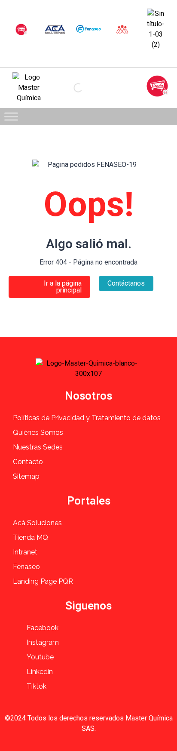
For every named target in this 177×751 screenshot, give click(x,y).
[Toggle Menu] (11, 116)
